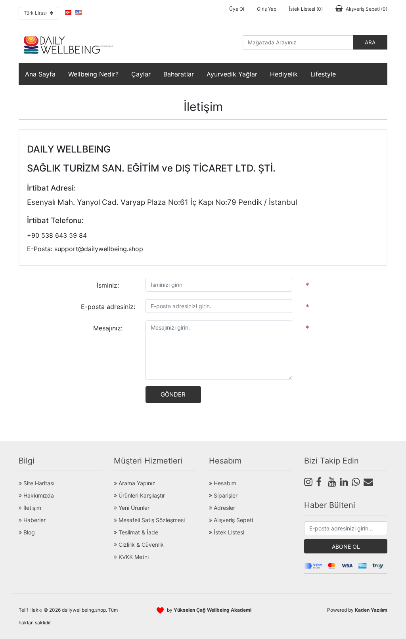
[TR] (68, 12)
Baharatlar (178, 74)
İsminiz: (108, 285)
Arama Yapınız (136, 483)
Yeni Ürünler (133, 507)
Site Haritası (38, 483)
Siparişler (224, 495)
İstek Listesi (228, 532)
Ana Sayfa (40, 74)
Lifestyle (323, 74)
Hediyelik (284, 74)
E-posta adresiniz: (108, 307)
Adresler (223, 507)
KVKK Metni (133, 556)
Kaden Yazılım (371, 610)
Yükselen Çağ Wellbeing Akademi (212, 610)
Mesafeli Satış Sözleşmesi (151, 520)
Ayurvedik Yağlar (232, 74)
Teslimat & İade (137, 532)
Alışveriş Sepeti (232, 520)
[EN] (78, 12)
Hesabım (224, 483)
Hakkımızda (38, 495)
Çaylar (141, 74)
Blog (28, 532)
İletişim (31, 507)
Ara (370, 42)
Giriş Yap (266, 9)
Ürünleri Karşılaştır (141, 495)
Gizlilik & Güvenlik (140, 544)
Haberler (34, 520)
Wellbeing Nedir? (93, 74)
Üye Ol (236, 9)
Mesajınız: (108, 328)
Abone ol (346, 546)
